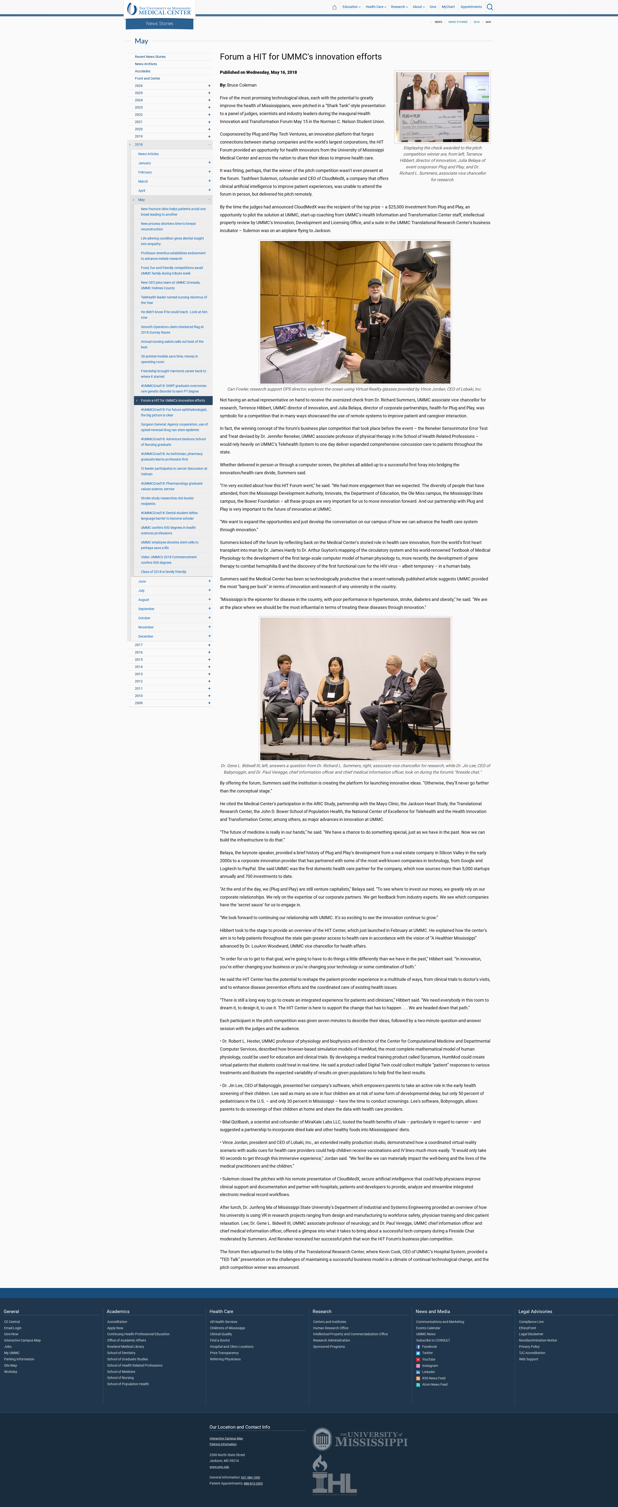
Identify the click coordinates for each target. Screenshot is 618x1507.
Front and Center (147, 78)
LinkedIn (427, 1372)
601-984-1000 (250, 1477)
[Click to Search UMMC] (490, 7)
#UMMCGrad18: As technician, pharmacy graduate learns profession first (172, 456)
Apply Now (115, 1328)
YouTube (427, 1360)
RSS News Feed (432, 1378)
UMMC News (425, 1334)
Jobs (8, 1347)
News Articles (148, 154)
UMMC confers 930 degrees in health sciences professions (168, 530)
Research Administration (331, 1340)
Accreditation (117, 1322)
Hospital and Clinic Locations (231, 1347)
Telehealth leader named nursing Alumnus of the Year (174, 300)
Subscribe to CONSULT (433, 1340)
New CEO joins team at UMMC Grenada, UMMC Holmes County (170, 285)
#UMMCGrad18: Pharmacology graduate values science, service (172, 486)
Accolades (142, 71)
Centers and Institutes (329, 1322)
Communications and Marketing (440, 1322)
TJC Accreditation (532, 1353)
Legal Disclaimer (531, 1334)
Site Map (10, 1366)
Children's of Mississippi (227, 1328)
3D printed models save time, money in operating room (169, 359)
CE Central (12, 1322)
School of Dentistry (121, 1353)
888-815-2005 (253, 1483)
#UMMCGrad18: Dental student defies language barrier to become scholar (169, 516)
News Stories (159, 23)
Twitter (426, 1353)
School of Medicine (121, 1372)
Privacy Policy (529, 1347)
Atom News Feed (434, 1385)
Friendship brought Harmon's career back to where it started (173, 374)
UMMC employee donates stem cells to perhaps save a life (169, 545)
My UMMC (12, 1353)
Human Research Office (330, 1328)
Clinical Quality (221, 1334)
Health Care (374, 7)
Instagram (429, 1366)
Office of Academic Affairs (126, 1340)
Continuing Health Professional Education (138, 1334)
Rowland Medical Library (125, 1347)
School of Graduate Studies (127, 1359)
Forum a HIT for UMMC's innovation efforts (173, 401)
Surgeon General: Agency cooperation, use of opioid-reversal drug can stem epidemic (174, 427)
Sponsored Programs (329, 1347)
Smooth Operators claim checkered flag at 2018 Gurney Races (172, 330)
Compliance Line (531, 1322)
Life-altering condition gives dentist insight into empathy (172, 241)
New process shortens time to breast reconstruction (168, 226)
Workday (10, 1372)
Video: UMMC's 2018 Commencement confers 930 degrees (169, 560)
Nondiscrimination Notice (538, 1340)
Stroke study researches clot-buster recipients (167, 501)
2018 (476, 22)
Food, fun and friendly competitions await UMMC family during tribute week (172, 270)
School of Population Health (128, 1384)
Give (433, 7)
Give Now (11, 1334)
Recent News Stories (150, 57)
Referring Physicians (225, 1359)
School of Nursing (120, 1378)
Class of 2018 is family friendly (163, 572)
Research (398, 7)
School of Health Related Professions (134, 1366)
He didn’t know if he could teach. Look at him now (174, 315)
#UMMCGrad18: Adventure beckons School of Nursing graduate (173, 442)
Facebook (428, 1347)
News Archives (146, 64)
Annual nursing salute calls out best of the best (172, 344)
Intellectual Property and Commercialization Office (350, 1334)
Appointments (471, 7)
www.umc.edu (219, 1467)
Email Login (12, 1328)
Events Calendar (428, 1328)
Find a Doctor (220, 1340)
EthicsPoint (527, 1328)
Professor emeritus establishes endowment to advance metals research (173, 256)
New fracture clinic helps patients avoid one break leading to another (173, 212)
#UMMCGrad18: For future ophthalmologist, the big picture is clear (174, 412)
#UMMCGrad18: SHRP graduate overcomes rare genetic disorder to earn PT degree (173, 388)
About (417, 7)
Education (350, 7)
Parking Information (19, 1359)
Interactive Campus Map (22, 1340)
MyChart (448, 7)
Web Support (528, 1359)
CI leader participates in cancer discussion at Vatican (174, 471)
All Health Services (223, 1322)
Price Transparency (224, 1353)
